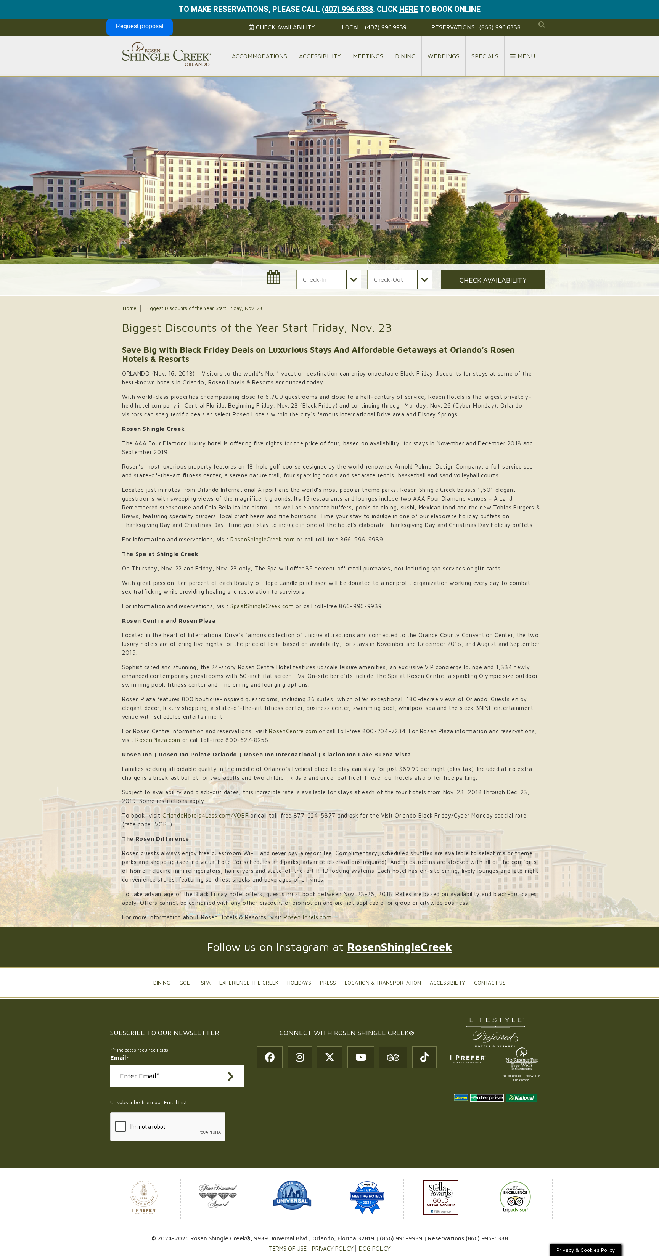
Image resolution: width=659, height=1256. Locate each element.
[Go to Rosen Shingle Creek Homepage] (166, 53)
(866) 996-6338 (487, 1238)
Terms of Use (288, 1248)
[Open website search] (541, 24)
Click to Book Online (429, 9)
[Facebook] (270, 1057)
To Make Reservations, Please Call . (276, 9)
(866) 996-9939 (401, 1238)
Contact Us (490, 982)
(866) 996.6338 (500, 27)
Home (130, 308)
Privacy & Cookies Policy (585, 1250)
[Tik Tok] (424, 1057)
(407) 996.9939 (386, 27)
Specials (484, 56)
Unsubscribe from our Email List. (149, 1102)
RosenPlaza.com (157, 740)
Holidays (299, 982)
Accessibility (320, 56)
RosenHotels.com (308, 917)
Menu (525, 56)
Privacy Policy (333, 1248)
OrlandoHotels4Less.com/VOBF (205, 815)
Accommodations (259, 56)
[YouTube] (360, 1057)
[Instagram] (300, 1057)
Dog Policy (375, 1248)
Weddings (444, 56)
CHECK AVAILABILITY (493, 280)
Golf (185, 982)
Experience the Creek (248, 982)
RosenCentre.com (293, 731)
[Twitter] (329, 1057)
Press (328, 982)
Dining (405, 56)
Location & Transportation (383, 982)
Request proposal (140, 26)
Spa (206, 982)
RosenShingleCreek (399, 946)
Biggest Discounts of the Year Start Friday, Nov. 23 (204, 308)
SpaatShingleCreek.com (262, 606)
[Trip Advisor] (393, 1057)
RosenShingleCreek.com (262, 539)
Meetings (368, 56)
